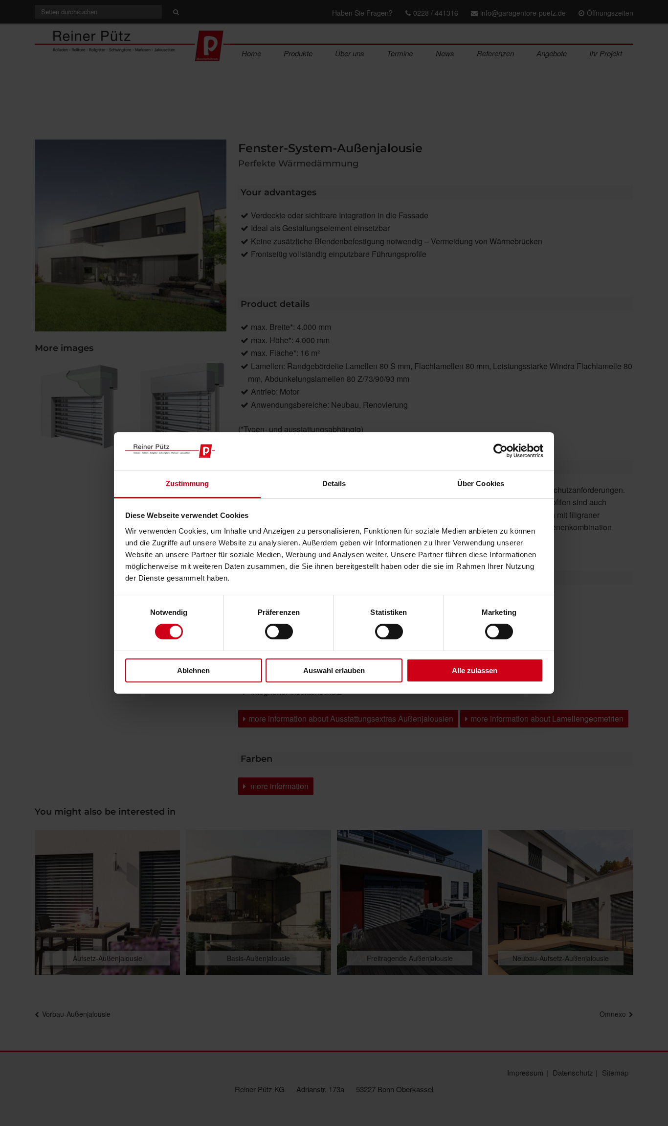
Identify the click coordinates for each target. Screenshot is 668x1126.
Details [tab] (334, 483)
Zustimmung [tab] (187, 483)
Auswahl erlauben (334, 670)
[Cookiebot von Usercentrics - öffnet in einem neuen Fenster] (500, 451)
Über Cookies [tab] (480, 483)
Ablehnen (193, 670)
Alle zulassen (474, 670)
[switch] (279, 631)
